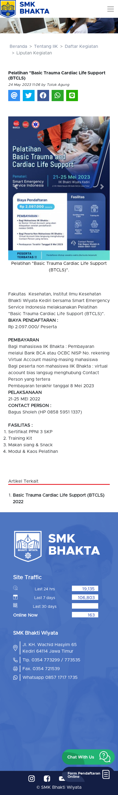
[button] (16, 186)
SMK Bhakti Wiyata (61, 787)
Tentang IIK (46, 46)
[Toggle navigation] (110, 9)
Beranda (18, 46)
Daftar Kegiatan (81, 46)
